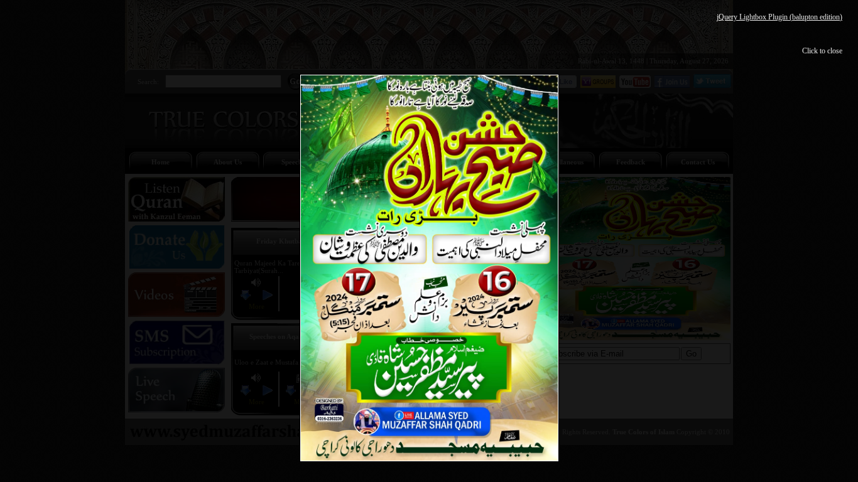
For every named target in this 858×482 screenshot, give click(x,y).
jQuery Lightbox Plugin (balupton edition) (779, 17)
